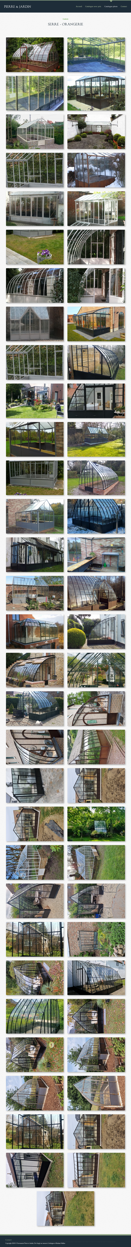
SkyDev (122, 1241)
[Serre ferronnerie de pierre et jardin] (35, 54)
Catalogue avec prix (93, 6)
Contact (124, 6)
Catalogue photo (111, 6)
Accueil (79, 6)
